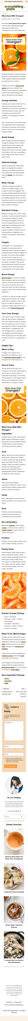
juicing (9, 175)
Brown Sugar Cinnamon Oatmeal (14, 926)
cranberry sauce (7, 656)
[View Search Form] (26, 1)
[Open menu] (25, 7)
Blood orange (6, 278)
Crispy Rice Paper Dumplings (14, 892)
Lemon (6, 678)
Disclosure (9, 1002)
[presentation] (14, 841)
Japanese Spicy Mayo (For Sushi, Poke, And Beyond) (14, 858)
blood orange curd (17, 308)
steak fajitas (15, 670)
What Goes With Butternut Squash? (21, 692)
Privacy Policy (18, 1002)
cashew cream (7, 530)
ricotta (4, 528)
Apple (6, 683)
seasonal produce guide (12, 357)
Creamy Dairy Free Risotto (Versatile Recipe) (14, 961)
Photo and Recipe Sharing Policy (14, 1005)
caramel (12, 525)
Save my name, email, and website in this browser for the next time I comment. (14, 760)
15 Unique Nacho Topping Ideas (7, 691)
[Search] (21, 816)
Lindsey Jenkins (7, 19)
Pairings (4, 13)
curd (3, 646)
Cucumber (8, 681)
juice (22, 656)
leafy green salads (8, 667)
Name (7, 746)
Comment (8, 723)
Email (7, 754)
